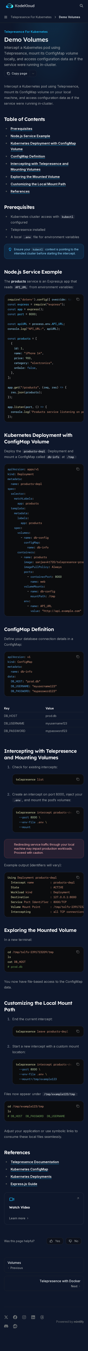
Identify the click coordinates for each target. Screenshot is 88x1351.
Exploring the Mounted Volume (35, 177)
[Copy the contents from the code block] (77, 299)
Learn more (17, 1218)
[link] (44, 1208)
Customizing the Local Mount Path (38, 184)
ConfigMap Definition (28, 156)
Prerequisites (21, 129)
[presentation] (44, 358)
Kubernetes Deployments (31, 1177)
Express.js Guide (24, 1184)
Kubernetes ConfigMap (29, 1169)
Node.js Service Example (30, 136)
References (20, 191)
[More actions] (33, 73)
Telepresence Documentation (35, 1162)
